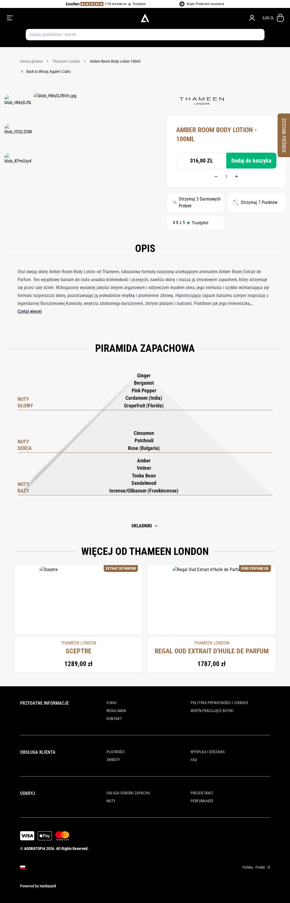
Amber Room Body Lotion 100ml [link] (115, 61)
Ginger (144, 375)
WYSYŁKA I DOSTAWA (208, 752)
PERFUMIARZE (202, 801)
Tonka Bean (144, 476)
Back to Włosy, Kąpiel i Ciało (48, 71)
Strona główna (31, 61)
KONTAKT (114, 718)
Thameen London (66, 61)
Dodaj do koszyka (251, 160)
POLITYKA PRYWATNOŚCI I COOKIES (219, 702)
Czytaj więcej (30, 311)
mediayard (48, 886)
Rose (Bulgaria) (144, 448)
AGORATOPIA (34, 848)
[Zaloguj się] (252, 18)
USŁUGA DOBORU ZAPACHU (128, 793)
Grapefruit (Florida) (144, 406)
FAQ (194, 759)
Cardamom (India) (143, 398)
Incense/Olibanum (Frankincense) (143, 491)
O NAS (111, 702)
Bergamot (144, 383)
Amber (144, 461)
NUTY (110, 801)
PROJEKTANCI (202, 793)
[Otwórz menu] (61, 18)
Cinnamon (144, 433)
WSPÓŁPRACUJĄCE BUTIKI (212, 710)
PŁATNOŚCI (115, 752)
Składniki (141, 526)
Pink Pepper (144, 390)
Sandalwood (143, 483)
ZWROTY (113, 759)
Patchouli (144, 440)
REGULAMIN (116, 710)
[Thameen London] (201, 101)
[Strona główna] (145, 18)
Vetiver (144, 468)
